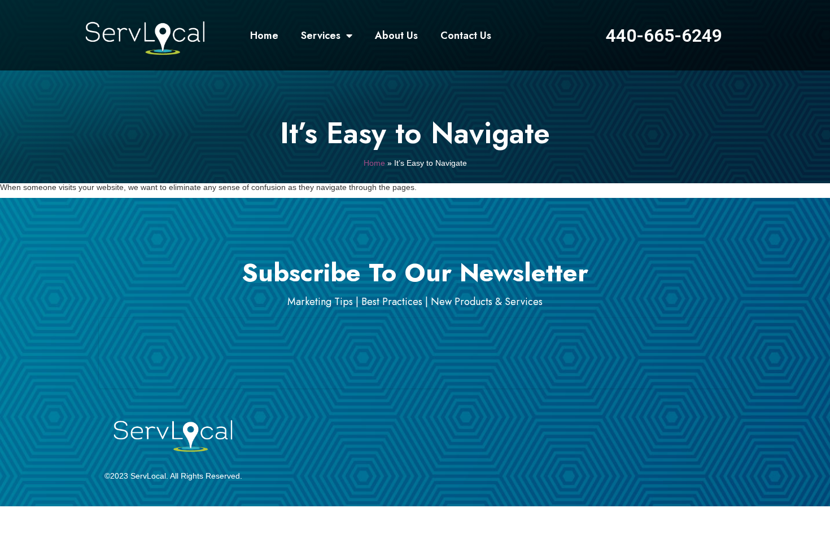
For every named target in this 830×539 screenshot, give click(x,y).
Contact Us (465, 35)
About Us (396, 35)
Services (320, 35)
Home (264, 35)
